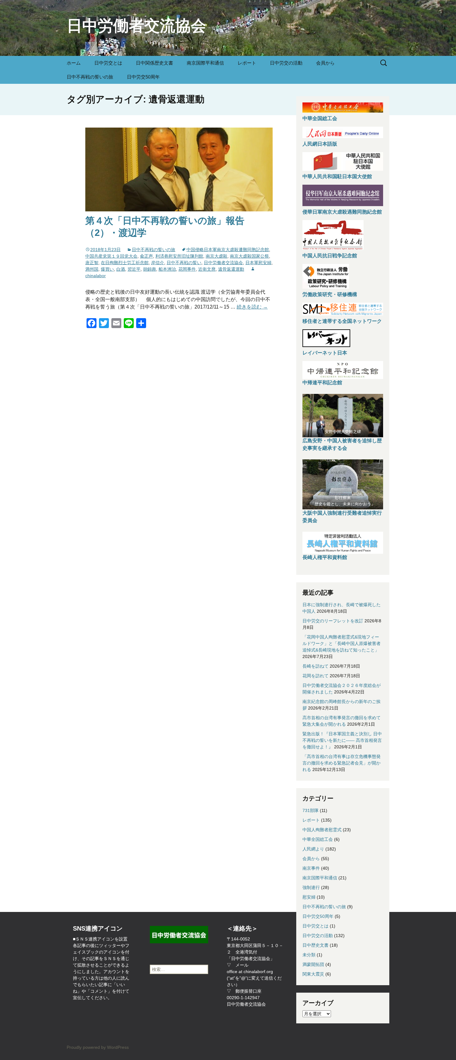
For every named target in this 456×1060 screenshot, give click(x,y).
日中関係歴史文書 (154, 62)
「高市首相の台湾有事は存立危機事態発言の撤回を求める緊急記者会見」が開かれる (341, 763)
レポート (247, 62)
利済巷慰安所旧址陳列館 (179, 256)
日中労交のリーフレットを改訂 (332, 620)
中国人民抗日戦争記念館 (329, 255)
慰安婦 (308, 897)
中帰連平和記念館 (322, 382)
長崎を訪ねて (315, 666)
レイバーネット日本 (324, 352)
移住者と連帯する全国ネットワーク (342, 321)
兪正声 (146, 256)
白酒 (120, 269)
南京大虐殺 (216, 256)
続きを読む (252, 306)
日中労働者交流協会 (223, 262)
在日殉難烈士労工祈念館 (125, 262)
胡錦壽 (149, 269)
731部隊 (310, 810)
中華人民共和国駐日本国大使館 (337, 176)
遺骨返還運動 (231, 269)
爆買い (107, 269)
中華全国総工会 (319, 118)
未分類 (308, 954)
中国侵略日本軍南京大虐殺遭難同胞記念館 (227, 249)
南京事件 (311, 868)
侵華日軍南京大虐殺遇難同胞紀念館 (342, 211)
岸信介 (157, 262)
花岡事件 (187, 269)
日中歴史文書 (315, 945)
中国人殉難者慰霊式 (322, 829)
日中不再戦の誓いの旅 (90, 76)
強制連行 (311, 887)
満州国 (91, 269)
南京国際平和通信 (205, 62)
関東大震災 (313, 974)
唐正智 (91, 262)
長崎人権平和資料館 (324, 557)
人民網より (313, 848)
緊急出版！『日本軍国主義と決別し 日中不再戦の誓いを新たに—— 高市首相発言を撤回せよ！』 (342, 740)
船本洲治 (167, 269)
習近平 (134, 269)
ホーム (74, 62)
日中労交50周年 (143, 76)
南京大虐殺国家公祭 (249, 256)
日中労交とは (108, 62)
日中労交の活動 (286, 62)
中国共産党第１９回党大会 (111, 256)
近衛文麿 (207, 269)
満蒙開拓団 (313, 964)
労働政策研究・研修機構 (329, 294)
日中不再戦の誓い (184, 262)
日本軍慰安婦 (258, 262)
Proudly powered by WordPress (98, 1047)
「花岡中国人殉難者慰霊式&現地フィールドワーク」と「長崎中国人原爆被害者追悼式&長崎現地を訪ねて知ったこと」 (341, 643)
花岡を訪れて (315, 675)
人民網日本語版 (319, 144)
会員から (325, 62)
